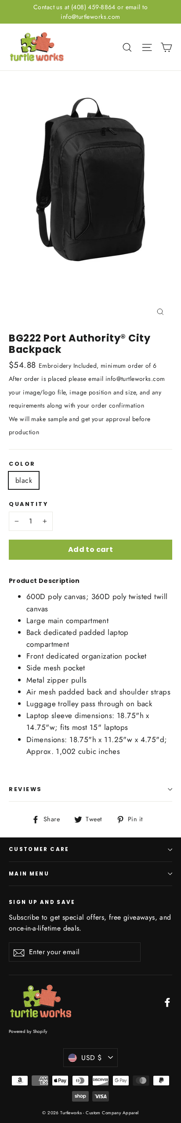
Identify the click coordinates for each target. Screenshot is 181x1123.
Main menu (29, 873)
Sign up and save (42, 902)
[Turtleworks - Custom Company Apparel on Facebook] (167, 1002)
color (22, 463)
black (23, 480)
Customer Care (39, 849)
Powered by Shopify (28, 1031)
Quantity (28, 504)
